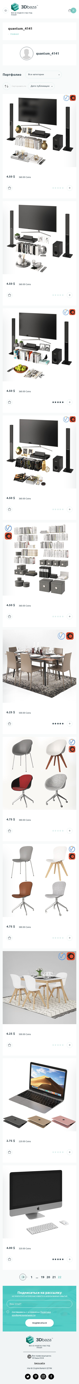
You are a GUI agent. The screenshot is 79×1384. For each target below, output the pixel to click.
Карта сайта (39, 1363)
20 (48, 1277)
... (37, 1277)
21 (54, 1277)
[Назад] (23, 1277)
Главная (14, 34)
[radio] (53, 188)
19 (42, 1277)
